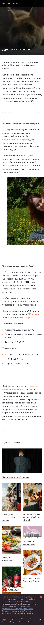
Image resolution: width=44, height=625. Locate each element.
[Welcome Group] (11, 3)
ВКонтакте (33, 314)
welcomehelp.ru (10, 139)
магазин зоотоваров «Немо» (20, 387)
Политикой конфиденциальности (18, 609)
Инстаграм (26, 317)
